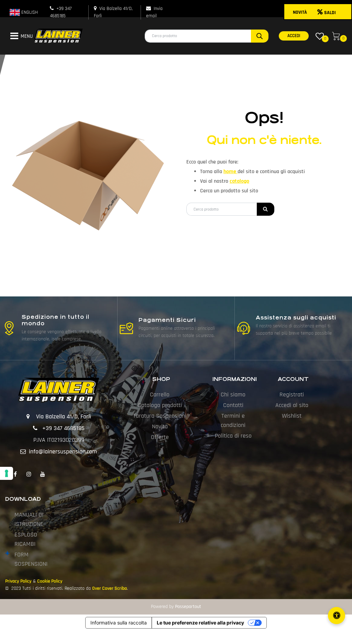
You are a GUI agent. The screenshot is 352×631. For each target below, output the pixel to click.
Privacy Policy (18, 581)
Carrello (159, 394)
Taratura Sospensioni (159, 416)
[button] (259, 36)
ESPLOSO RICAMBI (25, 539)
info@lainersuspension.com (63, 451)
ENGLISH (29, 12)
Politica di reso (233, 436)
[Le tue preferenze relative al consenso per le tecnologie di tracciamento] (6, 473)
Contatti (233, 405)
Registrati (291, 394)
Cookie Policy (50, 581)
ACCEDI (293, 35)
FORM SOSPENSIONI (30, 559)
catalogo (239, 181)
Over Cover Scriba (109, 588)
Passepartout (188, 607)
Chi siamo (233, 394)
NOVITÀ (300, 12)
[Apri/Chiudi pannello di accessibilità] (336, 615)
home (230, 171)
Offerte (160, 437)
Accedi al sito (291, 405)
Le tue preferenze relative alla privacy (200, 623)
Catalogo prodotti (160, 405)
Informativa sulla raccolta (118, 623)
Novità (160, 426)
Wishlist (291, 416)
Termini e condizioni (233, 420)
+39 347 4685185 (63, 428)
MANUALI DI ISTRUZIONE (28, 519)
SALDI (330, 13)
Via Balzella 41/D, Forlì (63, 416)
